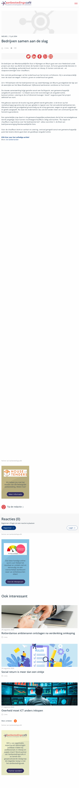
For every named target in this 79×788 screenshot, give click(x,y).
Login (71, 528)
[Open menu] (76, 3)
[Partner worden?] (15, 752)
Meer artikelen (6, 721)
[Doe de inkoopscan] (15, 562)
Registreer (7, 528)
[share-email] (51, 56)
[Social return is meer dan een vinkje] (39, 660)
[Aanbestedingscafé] (20, 3)
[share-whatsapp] (45, 56)
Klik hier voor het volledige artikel (15, 137)
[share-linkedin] (34, 56)
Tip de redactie (14, 506)
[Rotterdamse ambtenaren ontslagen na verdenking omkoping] (39, 622)
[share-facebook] (39, 56)
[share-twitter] (28, 56)
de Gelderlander (12, 140)
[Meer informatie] (15, 482)
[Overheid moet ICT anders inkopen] (39, 699)
